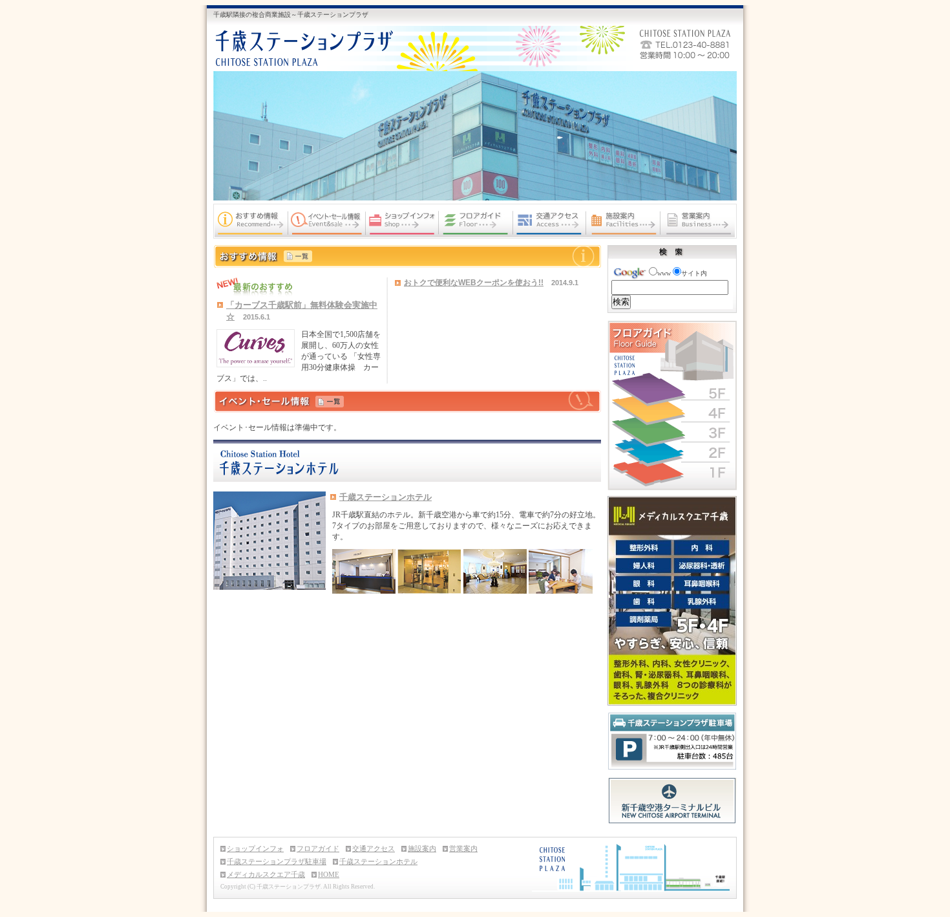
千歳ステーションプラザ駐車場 (276, 861)
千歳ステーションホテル (385, 497)
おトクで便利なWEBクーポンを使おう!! (474, 282)
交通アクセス (373, 848)
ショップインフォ (255, 848)
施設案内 (422, 848)
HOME (328, 874)
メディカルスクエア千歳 (266, 874)
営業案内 (463, 848)
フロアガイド (318, 848)
